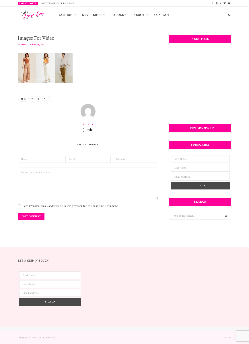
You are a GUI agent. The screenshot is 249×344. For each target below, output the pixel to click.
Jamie (24, 45)
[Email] (50, 99)
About (138, 15)
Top (228, 337)
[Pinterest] (44, 99)
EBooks (117, 15)
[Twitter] (38, 99)
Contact (162, 15)
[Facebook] (32, 99)
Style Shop (92, 15)
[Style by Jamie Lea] (32, 15)
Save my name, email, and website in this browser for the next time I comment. (70, 205)
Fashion (66, 15)
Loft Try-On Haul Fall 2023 (57, 3)
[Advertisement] (200, 85)
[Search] (228, 15)
